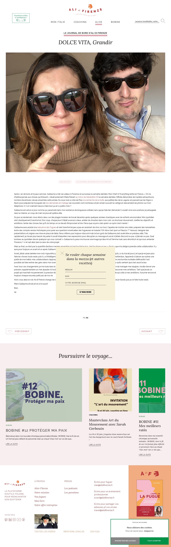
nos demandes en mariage (57, 203)
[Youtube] (19, 519)
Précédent (22, 331)
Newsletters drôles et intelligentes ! (21, 16)
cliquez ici (148, 531)
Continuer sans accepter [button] (139, 522)
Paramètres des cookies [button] (125, 541)
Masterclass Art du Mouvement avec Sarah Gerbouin (107, 424)
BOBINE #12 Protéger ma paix (36, 430)
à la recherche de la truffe (93, 200)
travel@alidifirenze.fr (104, 510)
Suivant (146, 331)
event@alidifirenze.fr (104, 497)
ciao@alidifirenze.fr (103, 485)
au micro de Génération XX (87, 197)
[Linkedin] (10, 519)
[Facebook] (23, 519)
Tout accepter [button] (154, 541)
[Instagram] (14, 519)
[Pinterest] (6, 519)
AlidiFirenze (85, 10)
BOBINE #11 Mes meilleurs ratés (150, 425)
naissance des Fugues (46, 227)
